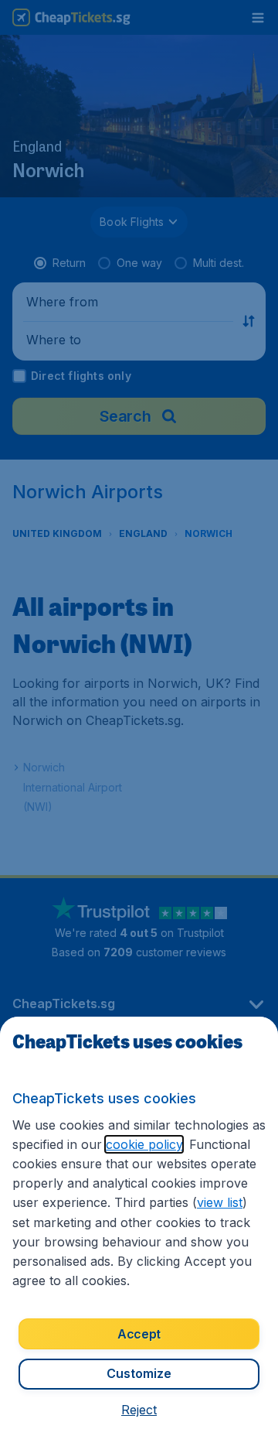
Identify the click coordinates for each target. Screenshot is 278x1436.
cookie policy (144, 1144)
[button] (139, 1409)
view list (219, 1202)
